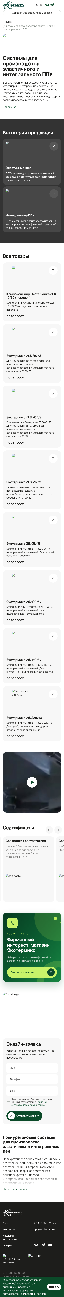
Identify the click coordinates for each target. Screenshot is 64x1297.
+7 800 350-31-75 (45, 1223)
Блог (6, 1223)
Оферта (7, 1245)
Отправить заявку (27, 1115)
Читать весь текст (15, 1189)
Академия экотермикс (10, 1237)
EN (40, 5)
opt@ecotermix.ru (44, 1229)
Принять (54, 1286)
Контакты (9, 1229)
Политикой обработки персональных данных (29, 1103)
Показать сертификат (28, 869)
